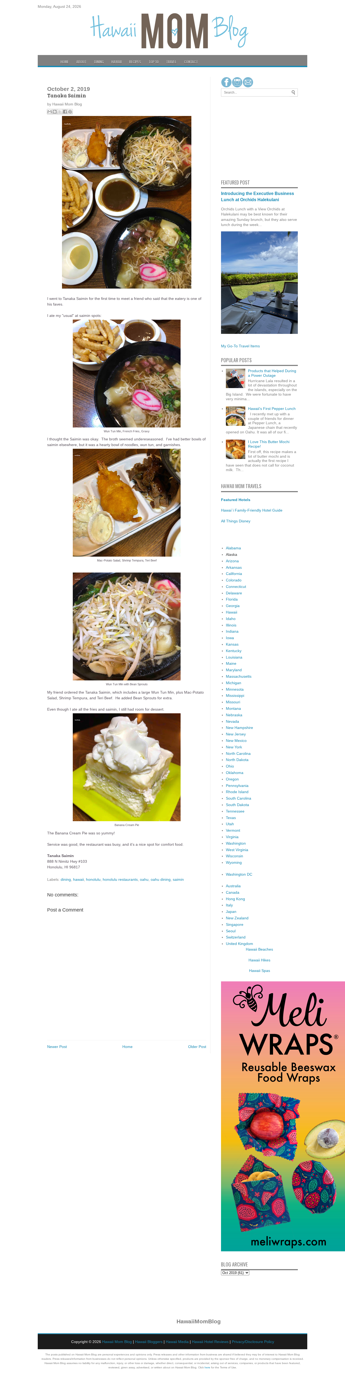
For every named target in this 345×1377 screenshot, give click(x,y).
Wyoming (234, 862)
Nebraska (234, 715)
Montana (233, 708)
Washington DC (239, 874)
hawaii (78, 879)
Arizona (232, 561)
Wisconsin (234, 856)
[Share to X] (60, 111)
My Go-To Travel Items (240, 346)
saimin (178, 879)
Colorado (234, 580)
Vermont (233, 830)
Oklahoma (234, 772)
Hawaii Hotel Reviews (210, 1342)
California (234, 573)
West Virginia (237, 850)
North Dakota (237, 760)
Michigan (233, 683)
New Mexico (236, 740)
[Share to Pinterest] (70, 111)
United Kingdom (239, 943)
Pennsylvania (237, 785)
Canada (232, 892)
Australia (233, 886)
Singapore (234, 924)
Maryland (234, 670)
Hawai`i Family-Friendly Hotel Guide (251, 510)
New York (234, 747)
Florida (232, 599)
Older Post (197, 1046)
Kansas (232, 644)
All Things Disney (235, 521)
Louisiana (234, 657)
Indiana (232, 631)
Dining (99, 61)
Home (64, 61)
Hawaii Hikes (259, 960)
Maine (231, 663)
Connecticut (236, 586)
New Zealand (237, 918)
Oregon (232, 779)
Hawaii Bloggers (149, 1342)
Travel (171, 61)
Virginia (232, 837)
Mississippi (235, 695)
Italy (229, 905)
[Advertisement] (237, 137)
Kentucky (234, 651)
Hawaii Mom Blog (117, 1342)
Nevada (232, 721)
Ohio (230, 766)
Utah (230, 824)
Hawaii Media (177, 1342)
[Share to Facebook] (65, 111)
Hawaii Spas (259, 970)
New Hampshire (239, 727)
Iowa (230, 638)
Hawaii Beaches (259, 949)
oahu (144, 879)
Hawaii (116, 61)
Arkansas (234, 567)
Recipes (135, 61)
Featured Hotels (235, 500)
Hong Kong (235, 899)
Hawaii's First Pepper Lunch (272, 408)
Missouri (233, 702)
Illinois (231, 625)
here (207, 1367)
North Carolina (238, 753)
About (81, 61)
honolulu (93, 879)
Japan (231, 911)
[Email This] (49, 111)
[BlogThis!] (54, 111)
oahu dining (161, 879)
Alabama (233, 548)
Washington (236, 843)
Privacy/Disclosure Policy (253, 1342)
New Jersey (236, 734)
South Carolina (238, 798)
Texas (231, 818)
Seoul (231, 931)
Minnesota (235, 689)
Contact (191, 61)
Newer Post (57, 1046)
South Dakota (237, 805)
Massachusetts (238, 676)
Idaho (231, 618)
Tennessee (235, 811)
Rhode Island (237, 792)
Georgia (233, 606)
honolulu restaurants (120, 879)
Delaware (234, 593)
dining (66, 879)
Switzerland (236, 937)
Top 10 (153, 61)
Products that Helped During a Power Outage (272, 373)
